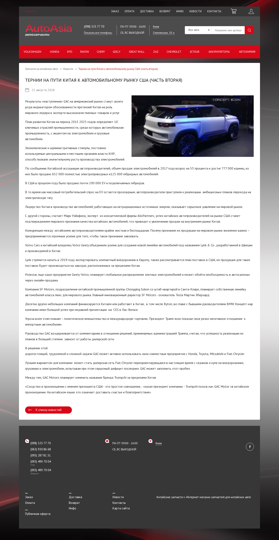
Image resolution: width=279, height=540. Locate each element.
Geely (116, 52)
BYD (69, 52)
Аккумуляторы (219, 52)
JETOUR (194, 52)
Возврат (165, 11)
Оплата (129, 11)
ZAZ (155, 52)
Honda (54, 52)
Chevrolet (174, 52)
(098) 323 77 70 (94, 26)
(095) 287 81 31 (40, 455)
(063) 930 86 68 (40, 449)
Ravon (84, 52)
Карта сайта (121, 508)
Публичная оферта (37, 514)
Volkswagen (32, 52)
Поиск (249, 30)
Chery (101, 52)
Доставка (147, 11)
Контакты (214, 11)
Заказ (115, 11)
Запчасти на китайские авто (41, 69)
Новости (195, 11)
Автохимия (247, 52)
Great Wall (137, 52)
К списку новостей (48, 410)
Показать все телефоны (98, 33)
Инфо (180, 11)
